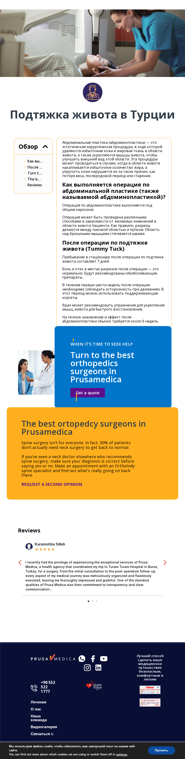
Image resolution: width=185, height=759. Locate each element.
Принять (161, 750)
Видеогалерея (44, 727)
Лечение (38, 702)
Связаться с (42, 734)
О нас (36, 709)
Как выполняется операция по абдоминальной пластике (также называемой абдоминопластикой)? (35, 161)
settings (121, 755)
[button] (45, 146)
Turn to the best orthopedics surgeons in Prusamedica (35, 173)
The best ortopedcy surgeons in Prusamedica (35, 179)
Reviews (35, 185)
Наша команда (39, 718)
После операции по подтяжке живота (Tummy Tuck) (35, 167)
